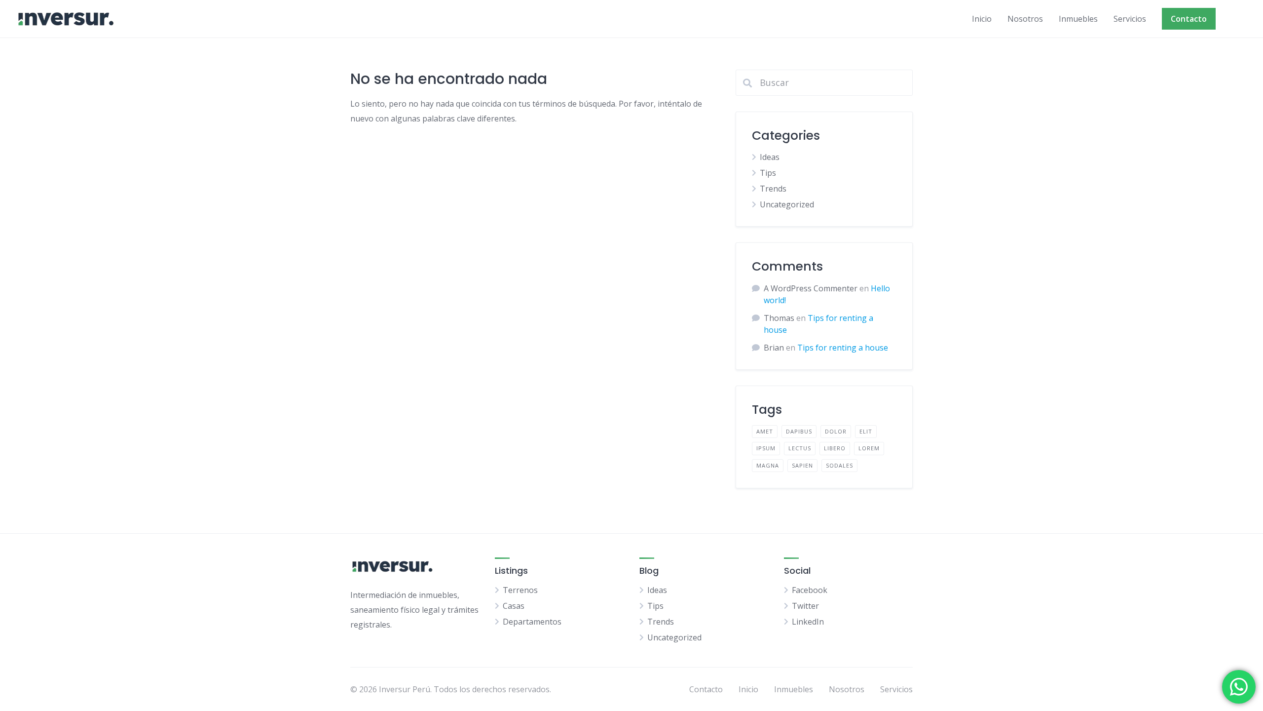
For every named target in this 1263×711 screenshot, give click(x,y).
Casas (513, 605)
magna (767, 465)
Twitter (805, 605)
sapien (802, 465)
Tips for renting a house (842, 347)
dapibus (799, 431)
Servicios (1130, 18)
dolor (836, 431)
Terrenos (520, 590)
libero (835, 448)
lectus (799, 448)
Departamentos (532, 621)
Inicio (982, 18)
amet (764, 431)
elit (865, 431)
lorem (869, 448)
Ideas (770, 157)
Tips (768, 172)
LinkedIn (808, 621)
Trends (773, 188)
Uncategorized (787, 204)
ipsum (766, 448)
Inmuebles (1078, 18)
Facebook (809, 590)
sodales (839, 465)
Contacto (1189, 18)
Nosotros (1025, 18)
